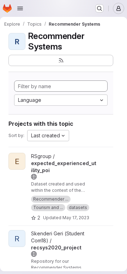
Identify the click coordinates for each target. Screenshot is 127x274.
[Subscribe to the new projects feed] (60, 60)
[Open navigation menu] (20, 8)
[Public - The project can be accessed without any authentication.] (34, 177)
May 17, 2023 (75, 217)
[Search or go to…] (99, 8)
